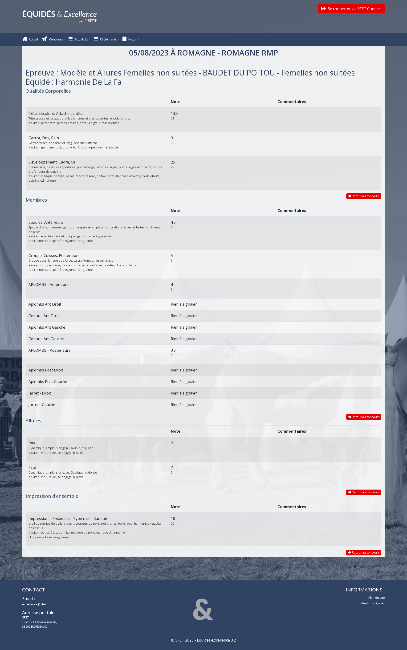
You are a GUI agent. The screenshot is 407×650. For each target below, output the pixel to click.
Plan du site (376, 597)
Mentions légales (373, 603)
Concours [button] (56, 39)
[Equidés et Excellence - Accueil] (59, 16)
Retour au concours (365, 196)
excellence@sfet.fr (35, 604)
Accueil (34, 39)
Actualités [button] (81, 39)
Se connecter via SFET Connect (354, 8)
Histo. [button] (132, 39)
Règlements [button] (108, 39)
